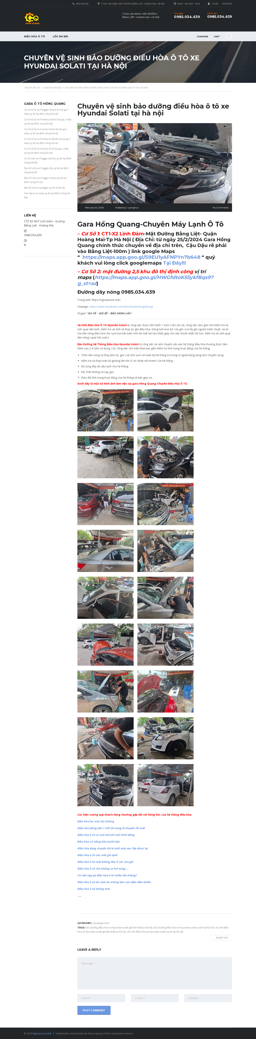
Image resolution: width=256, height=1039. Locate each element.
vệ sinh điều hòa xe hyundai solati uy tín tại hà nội (155, 931)
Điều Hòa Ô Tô (34, 36)
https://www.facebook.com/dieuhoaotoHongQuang (121, 306)
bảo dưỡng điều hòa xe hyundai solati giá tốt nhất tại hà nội (118, 927)
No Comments (221, 207)
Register (227, 3)
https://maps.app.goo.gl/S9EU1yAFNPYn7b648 (141, 257)
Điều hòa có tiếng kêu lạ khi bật (98, 841)
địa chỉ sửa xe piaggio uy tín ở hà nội (44, 187)
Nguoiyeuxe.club (42, 1033)
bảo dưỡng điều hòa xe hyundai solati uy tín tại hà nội (183, 927)
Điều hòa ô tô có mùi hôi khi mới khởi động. (106, 835)
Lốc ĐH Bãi (60, 36)
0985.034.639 (219, 17)
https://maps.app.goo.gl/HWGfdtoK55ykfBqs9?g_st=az (145, 280)
